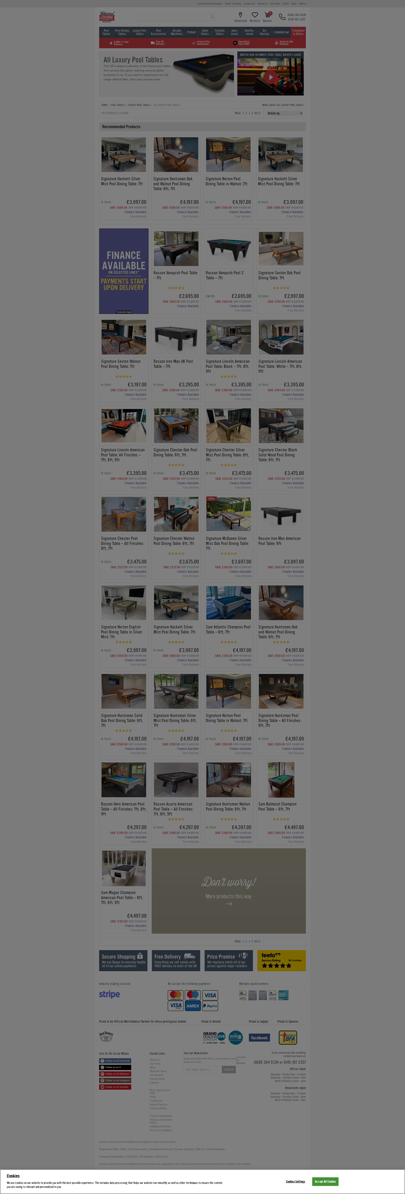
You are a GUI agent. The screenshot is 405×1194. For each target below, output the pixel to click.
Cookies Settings (295, 1181)
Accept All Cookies (325, 1181)
